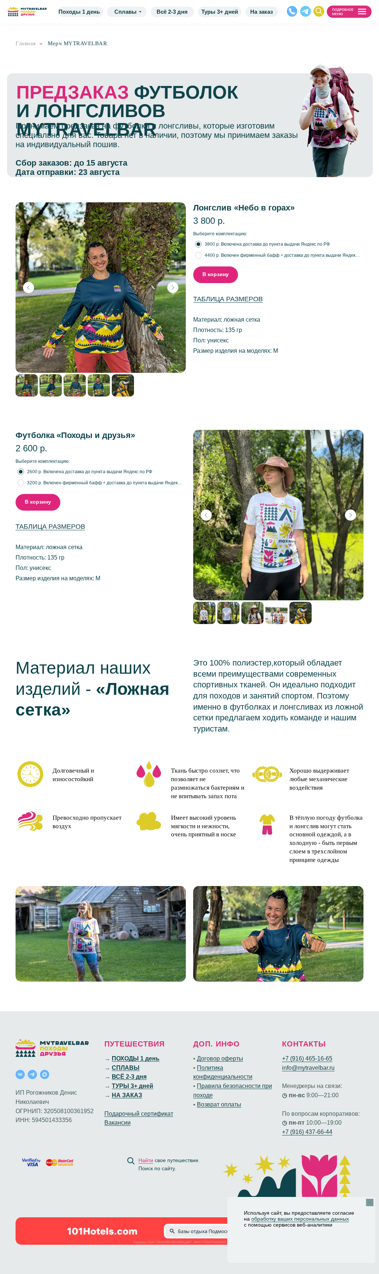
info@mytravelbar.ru (308, 1068)
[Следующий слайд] (172, 287)
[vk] (20, 1074)
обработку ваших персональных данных (300, 1219)
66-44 (324, 1132)
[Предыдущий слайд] (28, 287)
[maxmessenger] (44, 1074)
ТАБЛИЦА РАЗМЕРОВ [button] (228, 299)
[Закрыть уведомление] (369, 1202)
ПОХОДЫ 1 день (136, 1058)
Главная (26, 43)
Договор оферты (220, 1058)
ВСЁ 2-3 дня (129, 1077)
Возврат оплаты (219, 1104)
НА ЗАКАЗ (127, 1095)
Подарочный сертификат (138, 1114)
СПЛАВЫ (126, 1068)
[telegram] (32, 1074)
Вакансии (117, 1122)
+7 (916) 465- (299, 1058)
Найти (145, 1160)
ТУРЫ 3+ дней (132, 1086)
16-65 (324, 1058)
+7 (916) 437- (299, 1132)
